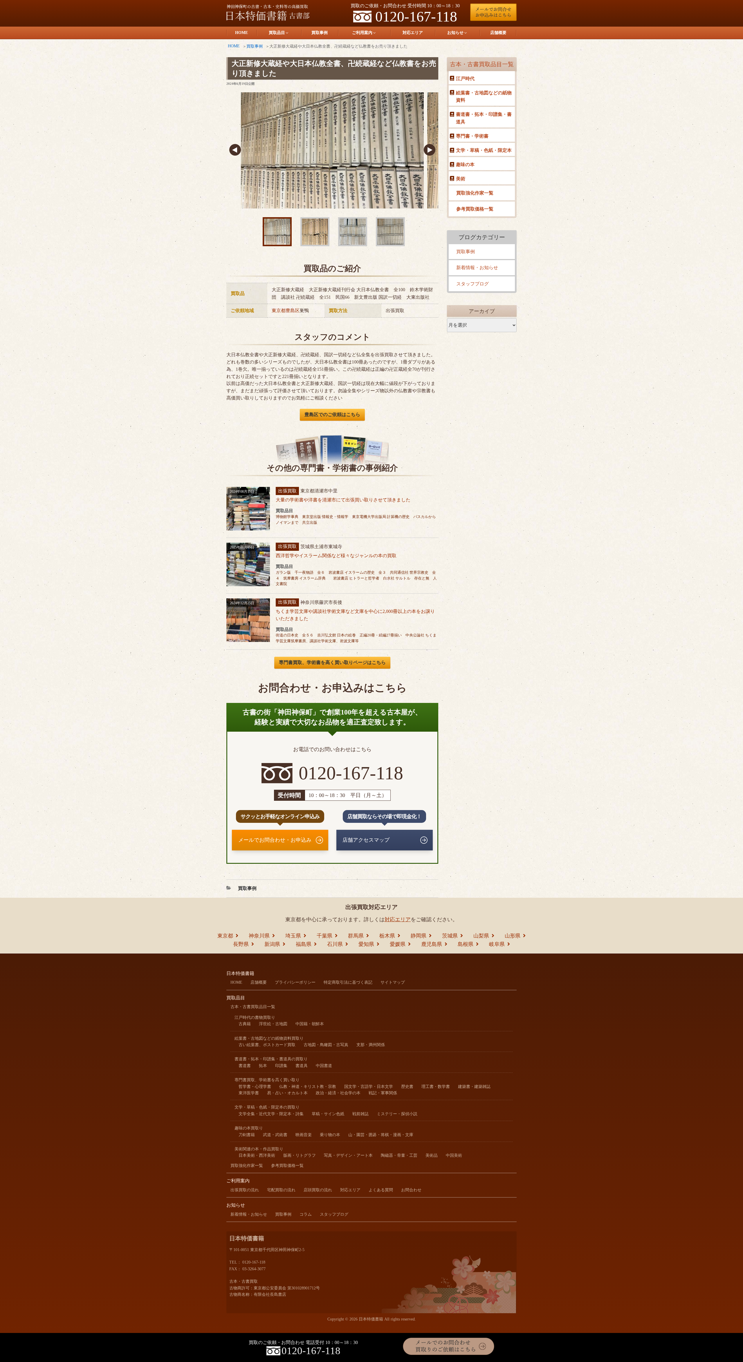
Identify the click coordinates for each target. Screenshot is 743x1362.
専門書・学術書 (472, 136)
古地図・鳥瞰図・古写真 (326, 1045)
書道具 (301, 1066)
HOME (241, 32)
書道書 (245, 1066)
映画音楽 (303, 1135)
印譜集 (281, 1066)
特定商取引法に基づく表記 (348, 982)
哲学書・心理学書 (255, 1086)
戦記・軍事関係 (383, 1093)
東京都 (279, 310)
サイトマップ (392, 982)
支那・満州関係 (370, 1045)
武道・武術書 (275, 1135)
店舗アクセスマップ (365, 840)
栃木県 (387, 936)
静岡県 (418, 936)
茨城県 (450, 936)
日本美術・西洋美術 (257, 1155)
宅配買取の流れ (281, 1190)
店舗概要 (498, 32)
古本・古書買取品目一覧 (482, 64)
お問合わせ (411, 1190)
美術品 (431, 1155)
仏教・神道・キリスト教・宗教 (307, 1086)
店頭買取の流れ (318, 1190)
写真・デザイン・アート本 (348, 1155)
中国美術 (454, 1155)
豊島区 (293, 310)
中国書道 (324, 1066)
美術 (460, 178)
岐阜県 (497, 944)
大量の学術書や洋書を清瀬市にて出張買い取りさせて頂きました (343, 499)
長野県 (241, 944)
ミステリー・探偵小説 (397, 1114)
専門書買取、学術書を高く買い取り (267, 1080)
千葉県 (324, 936)
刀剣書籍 (247, 1135)
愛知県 (366, 944)
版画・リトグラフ (299, 1155)
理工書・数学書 (435, 1086)
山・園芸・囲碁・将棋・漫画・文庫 (380, 1135)
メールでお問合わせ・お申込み (274, 840)
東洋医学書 (249, 1093)
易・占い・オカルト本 (287, 1093)
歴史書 (407, 1086)
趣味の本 (465, 164)
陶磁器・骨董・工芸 (399, 1155)
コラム (306, 1214)
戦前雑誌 (360, 1114)
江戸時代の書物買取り (255, 1017)
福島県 (303, 944)
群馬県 (356, 936)
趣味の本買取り (249, 1128)
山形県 (512, 936)
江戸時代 (465, 78)
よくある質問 (381, 1190)
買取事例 (319, 32)
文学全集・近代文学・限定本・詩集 (271, 1114)
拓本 (263, 1066)
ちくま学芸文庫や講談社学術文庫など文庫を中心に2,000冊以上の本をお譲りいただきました (355, 615)
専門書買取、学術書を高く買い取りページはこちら (332, 662)
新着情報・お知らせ (477, 267)
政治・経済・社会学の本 (338, 1093)
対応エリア (413, 32)
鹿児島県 (431, 944)
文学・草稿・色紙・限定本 (484, 150)
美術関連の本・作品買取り (259, 1149)
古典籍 (245, 1024)
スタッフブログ (472, 283)
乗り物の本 (330, 1135)
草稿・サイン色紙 (328, 1114)
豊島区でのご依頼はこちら (332, 414)
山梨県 (481, 936)
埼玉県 (293, 936)
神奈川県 (259, 936)
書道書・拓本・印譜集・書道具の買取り (271, 1059)
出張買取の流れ (244, 1190)
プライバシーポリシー (295, 982)
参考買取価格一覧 (474, 208)
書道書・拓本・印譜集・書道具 (484, 118)
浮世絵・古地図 (273, 1024)
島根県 (465, 944)
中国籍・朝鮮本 (309, 1024)
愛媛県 (397, 944)
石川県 (335, 944)
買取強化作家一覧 (474, 192)
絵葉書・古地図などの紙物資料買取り (269, 1038)
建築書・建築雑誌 (474, 1086)
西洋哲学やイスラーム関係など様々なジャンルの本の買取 (336, 555)
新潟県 (272, 944)
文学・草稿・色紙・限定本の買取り (267, 1107)
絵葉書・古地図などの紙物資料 (484, 96)
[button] (235, 150)
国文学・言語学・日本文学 (368, 1086)
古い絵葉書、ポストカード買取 (267, 1045)
